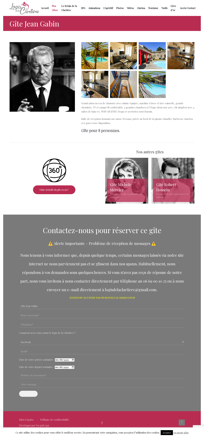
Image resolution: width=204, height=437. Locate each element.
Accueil (45, 8)
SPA (83, 8)
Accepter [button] (167, 432)
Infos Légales (26, 419)
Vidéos (130, 8)
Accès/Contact (188, 8)
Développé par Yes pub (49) (34, 425)
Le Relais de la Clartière (69, 8)
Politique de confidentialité (54, 419)
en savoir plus (181, 432)
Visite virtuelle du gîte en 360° (54, 189)
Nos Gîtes (55, 8)
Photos (120, 8)
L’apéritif (108, 8)
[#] (182, 422)
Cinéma (141, 8)
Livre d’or (173, 8)
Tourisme (153, 8)
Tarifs (164, 8)
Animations (94, 8)
